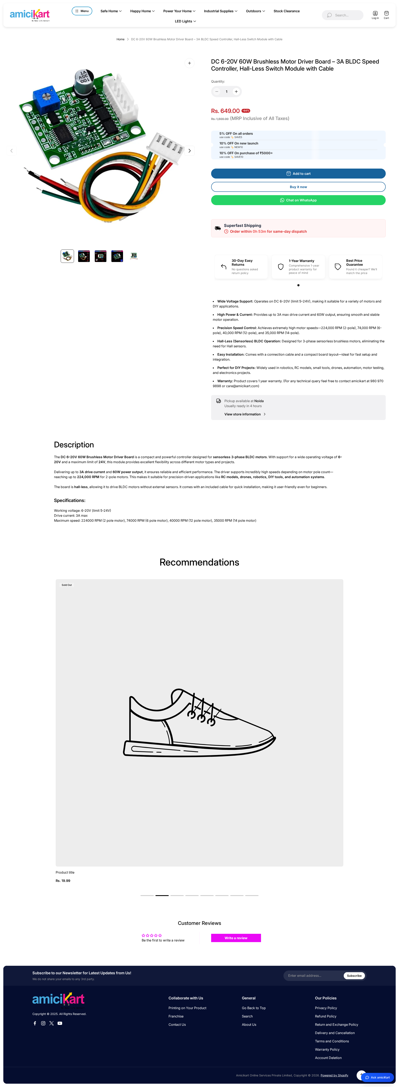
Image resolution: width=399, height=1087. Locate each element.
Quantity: (218, 81)
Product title (65, 872)
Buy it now (298, 187)
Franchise (176, 1016)
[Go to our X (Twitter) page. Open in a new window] (51, 1023)
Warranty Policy (327, 1049)
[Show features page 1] (298, 285)
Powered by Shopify (334, 1075)
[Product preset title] (199, 723)
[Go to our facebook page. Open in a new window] (34, 1023)
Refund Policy (325, 1016)
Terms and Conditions (332, 1041)
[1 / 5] (67, 256)
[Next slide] (190, 151)
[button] (147, 895)
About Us (249, 1024)
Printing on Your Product (187, 1008)
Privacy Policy (326, 1008)
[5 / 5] (133, 256)
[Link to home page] (58, 1000)
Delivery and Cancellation (335, 1033)
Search (247, 1016)
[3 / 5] (100, 256)
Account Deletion (328, 1058)
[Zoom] (190, 63)
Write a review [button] (236, 938)
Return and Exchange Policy (336, 1024)
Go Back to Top (254, 1008)
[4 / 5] (117, 256)
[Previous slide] (12, 151)
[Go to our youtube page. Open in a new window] (59, 1023)
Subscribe (354, 975)
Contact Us (177, 1024)
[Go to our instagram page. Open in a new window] (43, 1023)
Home (120, 39)
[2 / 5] (84, 256)
